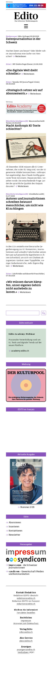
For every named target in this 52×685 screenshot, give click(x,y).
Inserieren (14, 527)
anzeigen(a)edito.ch (26, 649)
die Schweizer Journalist (23, 566)
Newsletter (14, 535)
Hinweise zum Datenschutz (26, 623)
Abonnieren (15, 523)
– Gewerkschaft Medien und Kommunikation (26, 572)
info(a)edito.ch (26, 632)
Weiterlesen (20, 56)
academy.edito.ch (20, 351)
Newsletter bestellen (26, 613)
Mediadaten (23, 652)
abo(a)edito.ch (26, 641)
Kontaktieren (15, 531)
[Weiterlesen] (26, 48)
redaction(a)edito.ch (26, 604)
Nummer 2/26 (27, 507)
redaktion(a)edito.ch (26, 598)
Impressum (26, 620)
